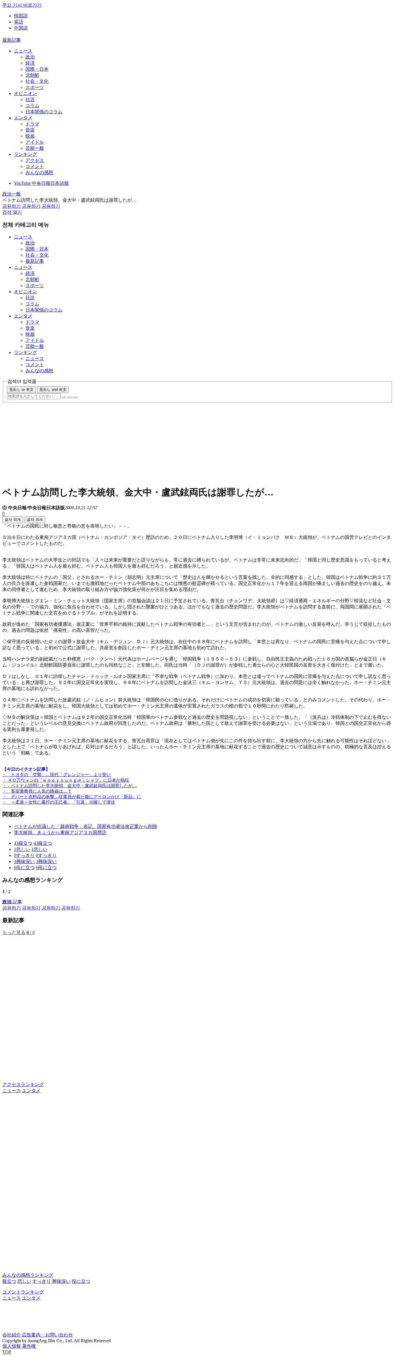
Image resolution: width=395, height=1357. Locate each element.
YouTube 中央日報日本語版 (41, 183)
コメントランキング (23, 1291)
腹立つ (9, 1281)
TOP (6, 1351)
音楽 (30, 129)
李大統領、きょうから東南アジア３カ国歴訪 (60, 832)
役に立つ (81, 1281)
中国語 (21, 27)
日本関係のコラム (43, 111)
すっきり (41, 1281)
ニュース (23, 50)
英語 (18, 21)
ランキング (25, 154)
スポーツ (34, 87)
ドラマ (32, 123)
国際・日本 (37, 69)
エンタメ (23, 117)
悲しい (24, 1281)
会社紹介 (11, 1334)
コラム (32, 105)
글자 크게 (35, 519)
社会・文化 (37, 81)
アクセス (34, 160)
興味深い (61, 1281)
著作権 (29, 1346)
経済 (30, 63)
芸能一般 (34, 148)
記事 (12, 901)
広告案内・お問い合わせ (47, 1334)
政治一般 (11, 193)
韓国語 (21, 15)
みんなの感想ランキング (27, 1275)
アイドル (34, 142)
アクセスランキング (23, 1084)
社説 (30, 99)
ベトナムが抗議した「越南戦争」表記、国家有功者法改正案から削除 (85, 826)
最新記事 (11, 40)
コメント (34, 166)
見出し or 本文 (21, 389)
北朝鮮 (32, 75)
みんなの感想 (39, 172)
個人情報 (11, 1346)
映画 (30, 136)
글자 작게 (13, 519)
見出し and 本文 (53, 389)
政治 (30, 56)
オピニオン (25, 93)
